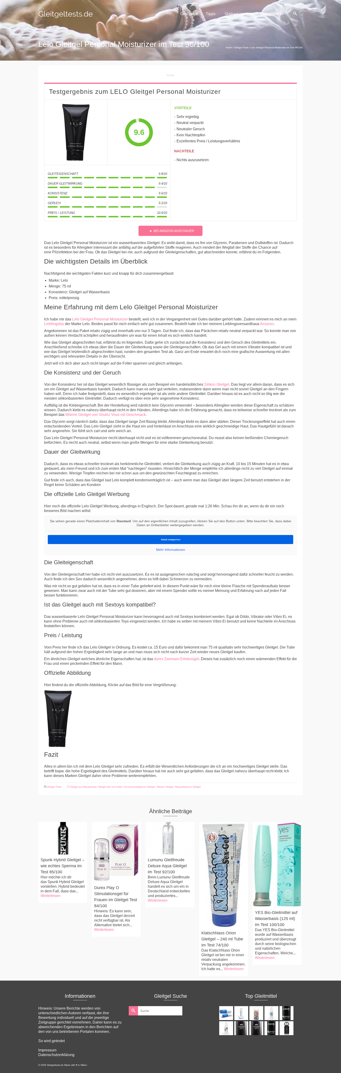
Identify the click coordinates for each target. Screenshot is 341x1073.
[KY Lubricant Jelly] (226, 1013)
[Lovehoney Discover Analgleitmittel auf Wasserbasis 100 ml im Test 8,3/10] (226, 1028)
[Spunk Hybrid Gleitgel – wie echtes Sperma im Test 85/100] (62, 838)
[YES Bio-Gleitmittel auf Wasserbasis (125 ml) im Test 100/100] (277, 864)
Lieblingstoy (54, 324)
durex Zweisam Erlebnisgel (176, 659)
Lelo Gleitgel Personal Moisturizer (100, 319)
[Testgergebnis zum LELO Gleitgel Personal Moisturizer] (76, 132)
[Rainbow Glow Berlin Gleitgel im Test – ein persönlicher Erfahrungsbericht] (241, 1028)
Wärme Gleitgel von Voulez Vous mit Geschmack (105, 415)
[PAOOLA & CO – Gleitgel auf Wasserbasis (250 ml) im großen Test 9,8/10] (272, 1028)
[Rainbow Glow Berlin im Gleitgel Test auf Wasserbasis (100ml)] (256, 1028)
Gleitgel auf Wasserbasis (83, 787)
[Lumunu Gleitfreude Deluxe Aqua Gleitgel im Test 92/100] (169, 838)
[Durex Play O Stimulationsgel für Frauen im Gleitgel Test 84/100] (116, 852)
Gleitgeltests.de (65, 14)
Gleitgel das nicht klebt (110, 787)
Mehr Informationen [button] (170, 549)
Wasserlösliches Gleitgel (188, 787)
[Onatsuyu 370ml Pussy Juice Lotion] (256, 1013)
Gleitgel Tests (54, 787)
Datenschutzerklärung (56, 1055)
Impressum (47, 1050)
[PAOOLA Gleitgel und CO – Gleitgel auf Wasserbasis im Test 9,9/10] (287, 1013)
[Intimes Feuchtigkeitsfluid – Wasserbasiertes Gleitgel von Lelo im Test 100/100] (287, 1028)
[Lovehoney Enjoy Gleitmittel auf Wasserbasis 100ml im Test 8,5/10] (272, 1013)
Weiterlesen (50, 896)
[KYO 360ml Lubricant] (241, 1013)
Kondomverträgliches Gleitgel (139, 787)
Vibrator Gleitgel (165, 787)
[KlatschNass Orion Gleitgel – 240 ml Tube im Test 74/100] (223, 875)
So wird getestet (51, 1041)
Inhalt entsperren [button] (170, 539)
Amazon (267, 324)
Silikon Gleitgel (216, 384)
